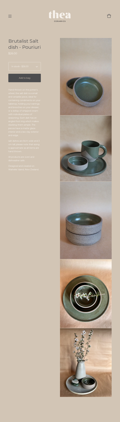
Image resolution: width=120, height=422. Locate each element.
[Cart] (109, 17)
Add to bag (24, 78)
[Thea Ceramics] (60, 16)
